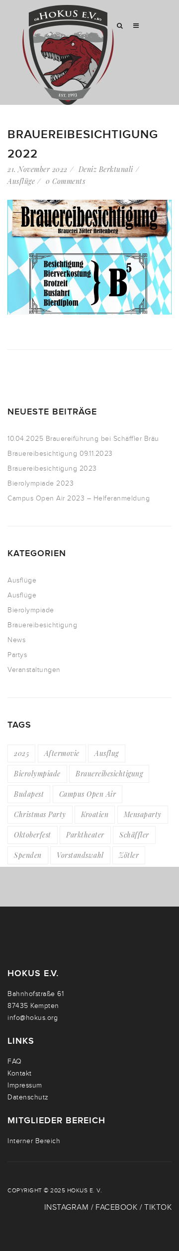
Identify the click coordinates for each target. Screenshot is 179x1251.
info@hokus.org (32, 1017)
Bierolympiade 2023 (40, 483)
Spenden (28, 855)
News (16, 640)
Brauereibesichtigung (42, 625)
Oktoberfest (32, 834)
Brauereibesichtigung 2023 (52, 468)
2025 (21, 753)
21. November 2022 (37, 169)
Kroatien (94, 814)
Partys (17, 655)
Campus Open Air (87, 794)
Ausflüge (21, 181)
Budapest (29, 794)
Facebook (116, 1207)
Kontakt (19, 1073)
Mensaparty (143, 814)
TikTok (158, 1207)
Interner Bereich (33, 1141)
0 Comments (65, 181)
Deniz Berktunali (106, 169)
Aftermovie (62, 753)
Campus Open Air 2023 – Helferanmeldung (78, 498)
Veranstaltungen (34, 670)
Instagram (66, 1207)
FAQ (14, 1061)
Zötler (129, 855)
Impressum (24, 1085)
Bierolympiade (30, 610)
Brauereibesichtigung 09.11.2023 (60, 453)
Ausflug (106, 753)
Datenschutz (28, 1097)
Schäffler (134, 834)
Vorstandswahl (80, 855)
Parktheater (85, 834)
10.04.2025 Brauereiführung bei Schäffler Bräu (83, 438)
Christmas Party (40, 814)
